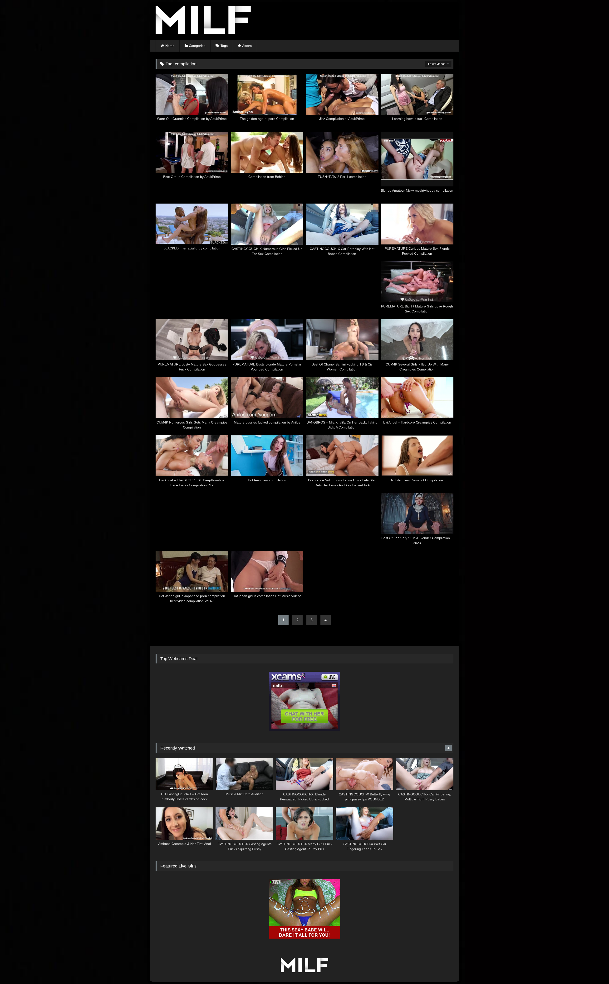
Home (169, 46)
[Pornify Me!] (203, 21)
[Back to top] (594, 969)
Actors (247, 46)
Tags (224, 46)
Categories (197, 46)
